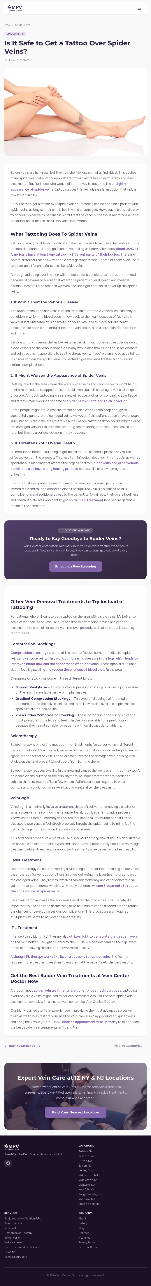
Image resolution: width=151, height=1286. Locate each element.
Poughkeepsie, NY (89, 1194)
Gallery (82, 1223)
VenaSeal (10, 1228)
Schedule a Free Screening (75, 566)
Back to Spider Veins (24, 1045)
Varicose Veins (13, 1242)
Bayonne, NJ (86, 1156)
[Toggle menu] (139, 8)
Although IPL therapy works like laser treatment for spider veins (60, 956)
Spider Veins (23, 24)
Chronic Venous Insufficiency (22, 1247)
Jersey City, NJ (87, 1170)
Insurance (84, 1237)
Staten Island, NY (88, 1203)
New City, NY (86, 1189)
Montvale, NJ (86, 1184)
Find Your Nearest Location (75, 1112)
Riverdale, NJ (86, 1199)
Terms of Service (88, 1247)
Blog (7, 24)
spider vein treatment (86, 500)
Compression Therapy (18, 1232)
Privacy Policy (86, 1242)
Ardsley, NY (85, 1151)
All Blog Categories (128, 1045)
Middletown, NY (88, 1179)
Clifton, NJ (85, 1160)
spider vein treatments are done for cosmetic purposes (77, 990)
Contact (83, 1232)
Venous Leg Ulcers (15, 1256)
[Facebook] (8, 1163)
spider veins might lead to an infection (97, 401)
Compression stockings (29, 653)
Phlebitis (9, 1251)
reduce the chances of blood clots (79, 669)
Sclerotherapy (13, 1223)
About (82, 1218)
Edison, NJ (85, 1165)
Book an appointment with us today (89, 1022)
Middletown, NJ (88, 1175)
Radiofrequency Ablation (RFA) (22, 1218)
